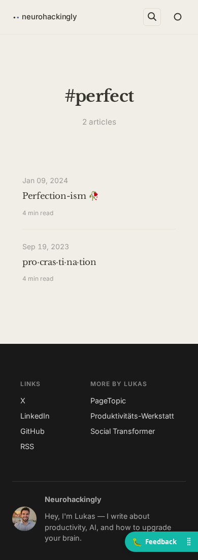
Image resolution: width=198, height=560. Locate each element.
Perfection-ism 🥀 (60, 196)
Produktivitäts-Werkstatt (132, 415)
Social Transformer (122, 431)
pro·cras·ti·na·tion (59, 262)
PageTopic (108, 400)
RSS (27, 446)
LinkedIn (35, 415)
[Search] (152, 17)
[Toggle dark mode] (177, 17)
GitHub (32, 431)
